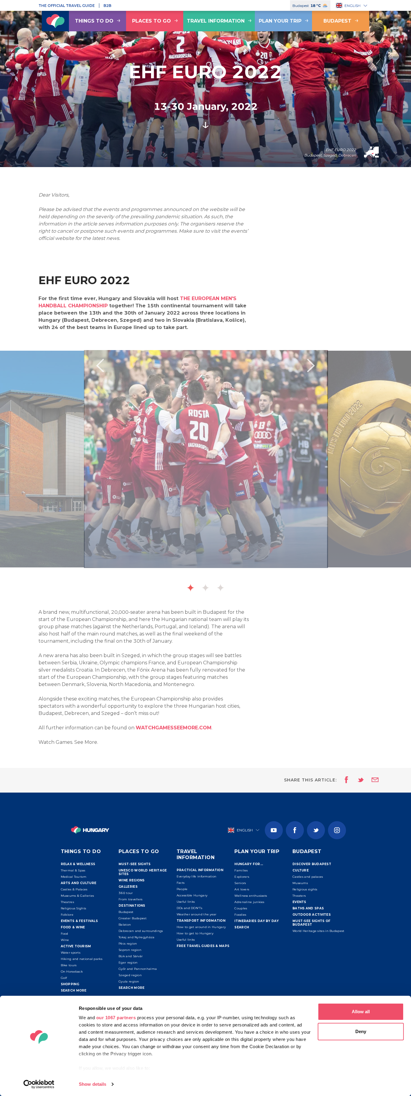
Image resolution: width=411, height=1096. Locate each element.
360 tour (126, 893)
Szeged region (130, 975)
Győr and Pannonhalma (138, 969)
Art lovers (241, 889)
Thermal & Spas (73, 870)
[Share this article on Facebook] (345, 780)
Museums (300, 883)
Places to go (151, 21)
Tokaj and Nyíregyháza (136, 937)
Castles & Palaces (74, 889)
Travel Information (216, 21)
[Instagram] (337, 830)
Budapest (337, 21)
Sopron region (130, 950)
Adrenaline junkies (249, 902)
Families (241, 870)
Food (64, 934)
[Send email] (371, 780)
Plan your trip (280, 21)
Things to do (94, 21)
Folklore (67, 915)
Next (311, 365)
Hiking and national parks (82, 959)
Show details (92, 1084)
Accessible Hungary (192, 895)
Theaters (299, 896)
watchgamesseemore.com (174, 728)
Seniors (240, 883)
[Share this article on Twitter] (357, 780)
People (182, 889)
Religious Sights (73, 908)
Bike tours (69, 965)
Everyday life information (197, 876)
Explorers (241, 877)
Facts (181, 883)
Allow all (361, 1011)
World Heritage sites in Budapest (318, 931)
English (352, 5)
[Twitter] (316, 830)
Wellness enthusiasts (250, 896)
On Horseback (72, 971)
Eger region (128, 962)
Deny (360, 1031)
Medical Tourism (74, 877)
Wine (65, 940)
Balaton (125, 925)
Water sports (71, 953)
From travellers (131, 899)
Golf (64, 978)
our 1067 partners (116, 1017)
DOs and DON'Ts (189, 908)
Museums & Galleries (77, 896)
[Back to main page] (55, 21)
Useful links (186, 902)
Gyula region (129, 981)
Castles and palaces (307, 877)
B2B (107, 5)
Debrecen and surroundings (141, 931)
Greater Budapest (133, 918)
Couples (240, 908)
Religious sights (304, 889)
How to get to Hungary (195, 933)
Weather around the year (197, 914)
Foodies (240, 915)
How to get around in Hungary (201, 927)
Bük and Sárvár (131, 956)
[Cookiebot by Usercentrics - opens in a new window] (39, 1084)
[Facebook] (295, 830)
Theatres (67, 902)
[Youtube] (274, 830)
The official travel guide (67, 5)
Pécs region (128, 943)
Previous (100, 365)
